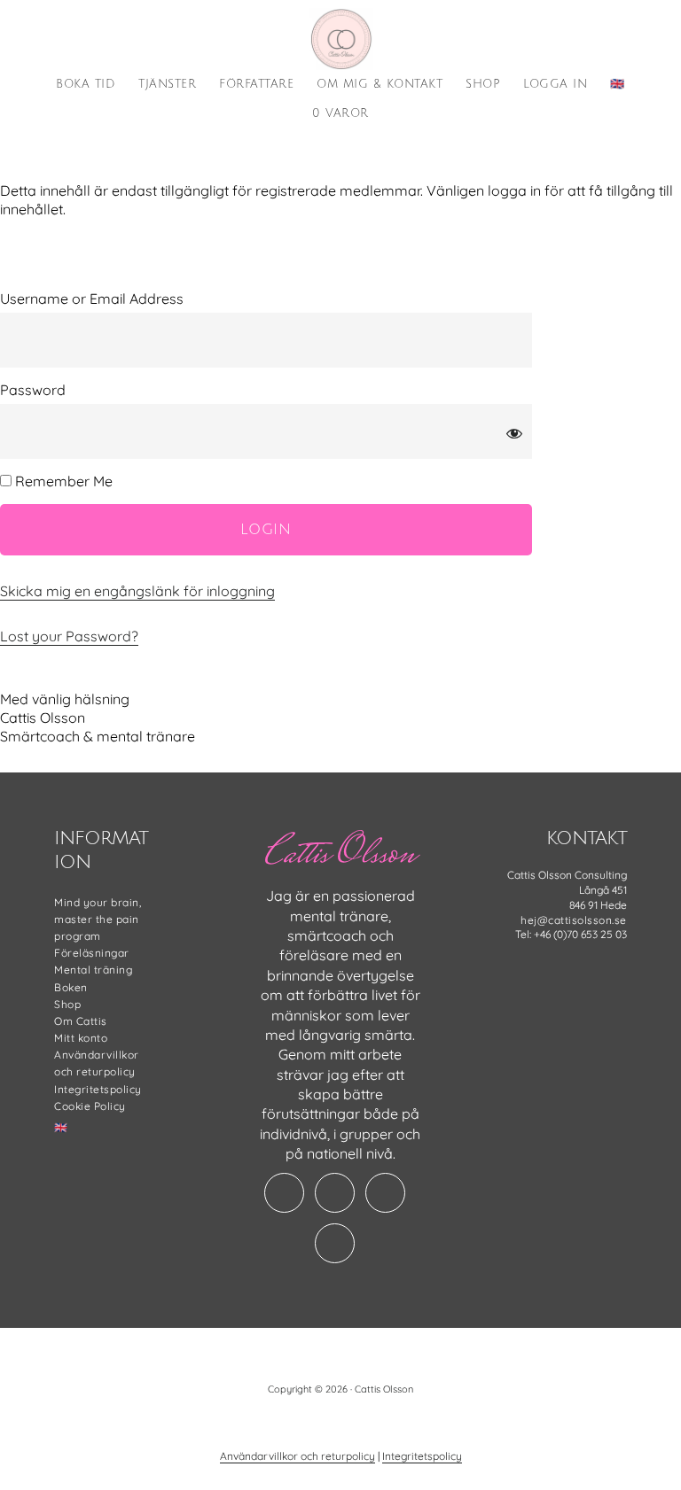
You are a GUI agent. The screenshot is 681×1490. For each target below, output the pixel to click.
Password (33, 390)
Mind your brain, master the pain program (97, 919)
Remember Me (62, 481)
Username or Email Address (92, 298)
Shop (67, 1004)
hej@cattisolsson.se (574, 920)
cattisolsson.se (340, 39)
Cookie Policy (90, 1106)
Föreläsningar (91, 952)
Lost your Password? (69, 636)
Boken (71, 987)
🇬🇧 (61, 1127)
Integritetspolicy (98, 1089)
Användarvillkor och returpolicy (297, 1456)
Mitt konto (80, 1037)
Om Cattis (80, 1021)
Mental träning (93, 969)
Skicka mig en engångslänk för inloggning (137, 591)
